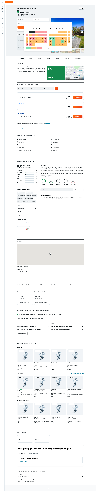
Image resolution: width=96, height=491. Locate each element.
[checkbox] (23, 224)
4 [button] (39, 32)
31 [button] (65, 44)
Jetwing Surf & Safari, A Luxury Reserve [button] (74, 363)
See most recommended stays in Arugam (75, 400)
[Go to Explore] (2, 18)
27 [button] (45, 41)
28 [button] (27, 44)
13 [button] (45, 35)
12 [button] (42, 35)
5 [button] (42, 32)
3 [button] (36, 32)
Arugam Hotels (43, 488)
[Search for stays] (2, 8)
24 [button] (36, 41)
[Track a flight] (2, 20)
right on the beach (21, 195)
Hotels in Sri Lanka (35, 488)
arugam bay (33, 201)
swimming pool (29, 192)
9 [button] (33, 35)
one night (19, 201)
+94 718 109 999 (20, 15)
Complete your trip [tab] (23, 453)
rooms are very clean (29, 198)
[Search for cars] (2, 11)
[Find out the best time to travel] (2, 23)
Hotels (24, 488)
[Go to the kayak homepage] (9, 2)
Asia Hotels (29, 488)
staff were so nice (21, 192)
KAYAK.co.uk (19, 488)
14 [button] (27, 38)
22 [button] (30, 41)
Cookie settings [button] (20, 128)
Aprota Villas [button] (37, 362)
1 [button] (59, 32)
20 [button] (45, 38)
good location (20, 198)
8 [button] (59, 35)
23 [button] (33, 41)
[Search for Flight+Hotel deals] (2, 14)
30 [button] (33, 44)
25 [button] (39, 41)
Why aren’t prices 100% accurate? (26, 481)
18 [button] (39, 38)
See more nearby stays (79, 347)
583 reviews (27, 12)
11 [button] (39, 35)
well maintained (26, 201)
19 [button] (42, 38)
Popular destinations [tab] (33, 453)
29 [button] (30, 44)
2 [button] (33, 32)
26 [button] (42, 41)
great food (28, 195)
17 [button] (36, 38)
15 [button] (30, 38)
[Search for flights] (2, 6)
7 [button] (56, 35)
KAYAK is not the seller (23, 476)
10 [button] (36, 35)
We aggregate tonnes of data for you (26, 479)
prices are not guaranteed (42, 472)
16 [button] (33, 38)
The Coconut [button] (20, 364)
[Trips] (2, 27)
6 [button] (53, 35)
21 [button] (27, 41)
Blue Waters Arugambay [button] (56, 362)
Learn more (47, 123)
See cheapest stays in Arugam (77, 373)
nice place (34, 195)
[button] (2, 2)
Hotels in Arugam (23, 461)
